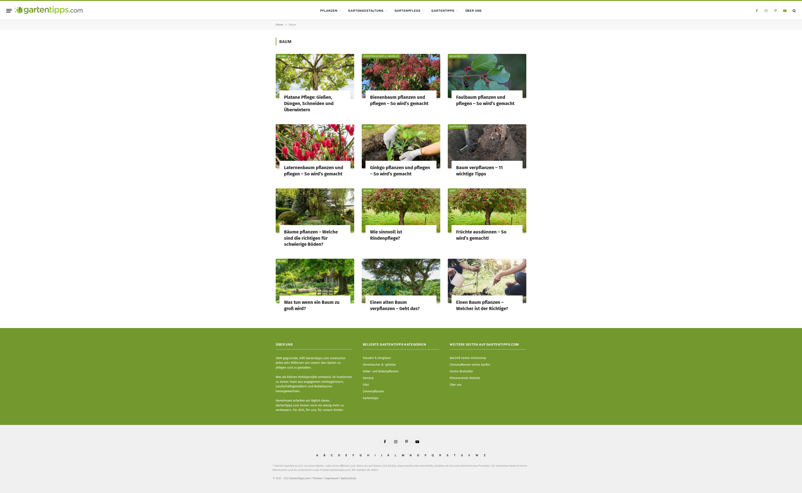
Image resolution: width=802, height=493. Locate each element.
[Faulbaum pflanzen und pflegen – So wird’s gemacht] (487, 76)
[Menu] (9, 10)
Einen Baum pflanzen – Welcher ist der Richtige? (482, 305)
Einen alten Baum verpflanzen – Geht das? (395, 305)
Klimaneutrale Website (465, 378)
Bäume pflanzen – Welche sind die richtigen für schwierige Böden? (311, 238)
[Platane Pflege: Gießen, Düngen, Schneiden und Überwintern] (315, 76)
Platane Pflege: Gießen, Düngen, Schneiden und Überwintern (309, 103)
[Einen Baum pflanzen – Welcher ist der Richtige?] (487, 281)
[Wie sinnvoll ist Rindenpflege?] (401, 210)
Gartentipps (442, 10)
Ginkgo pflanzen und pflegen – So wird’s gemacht (400, 171)
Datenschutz (348, 478)
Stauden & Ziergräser (377, 358)
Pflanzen (329, 10)
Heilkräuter (458, 56)
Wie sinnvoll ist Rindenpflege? (386, 235)
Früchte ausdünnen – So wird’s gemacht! (481, 235)
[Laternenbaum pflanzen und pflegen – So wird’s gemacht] (315, 146)
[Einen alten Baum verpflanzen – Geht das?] (401, 281)
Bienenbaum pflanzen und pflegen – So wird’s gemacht (399, 100)
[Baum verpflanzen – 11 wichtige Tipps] (487, 146)
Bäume (281, 56)
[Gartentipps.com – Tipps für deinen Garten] (49, 10)
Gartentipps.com (299, 478)
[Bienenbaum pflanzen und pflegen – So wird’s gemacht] (401, 76)
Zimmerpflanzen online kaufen (470, 364)
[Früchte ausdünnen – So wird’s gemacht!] (487, 210)
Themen (317, 478)
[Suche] (794, 10)
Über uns (473, 10)
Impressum (332, 478)
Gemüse (368, 378)
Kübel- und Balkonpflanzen (381, 371)
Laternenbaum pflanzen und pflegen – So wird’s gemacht (313, 171)
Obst (452, 190)
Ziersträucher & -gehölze (381, 56)
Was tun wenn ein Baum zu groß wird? (312, 305)
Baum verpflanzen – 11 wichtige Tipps (479, 171)
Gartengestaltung (365, 10)
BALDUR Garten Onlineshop (468, 358)
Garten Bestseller (461, 371)
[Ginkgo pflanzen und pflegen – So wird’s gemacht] (401, 146)
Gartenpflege (408, 10)
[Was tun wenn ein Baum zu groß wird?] (315, 281)
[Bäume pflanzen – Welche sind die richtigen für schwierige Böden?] (315, 210)
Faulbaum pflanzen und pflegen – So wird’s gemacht (485, 100)
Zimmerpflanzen (373, 391)
